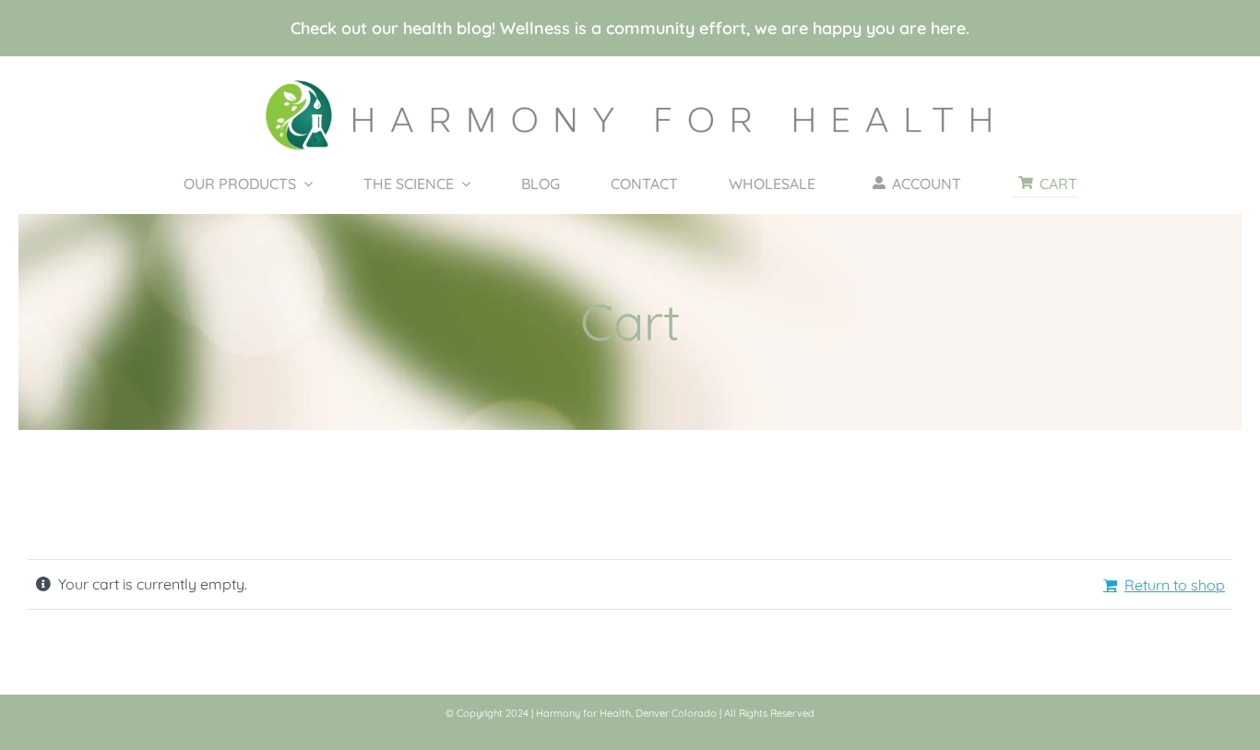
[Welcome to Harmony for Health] (630, 82)
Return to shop (1174, 585)
